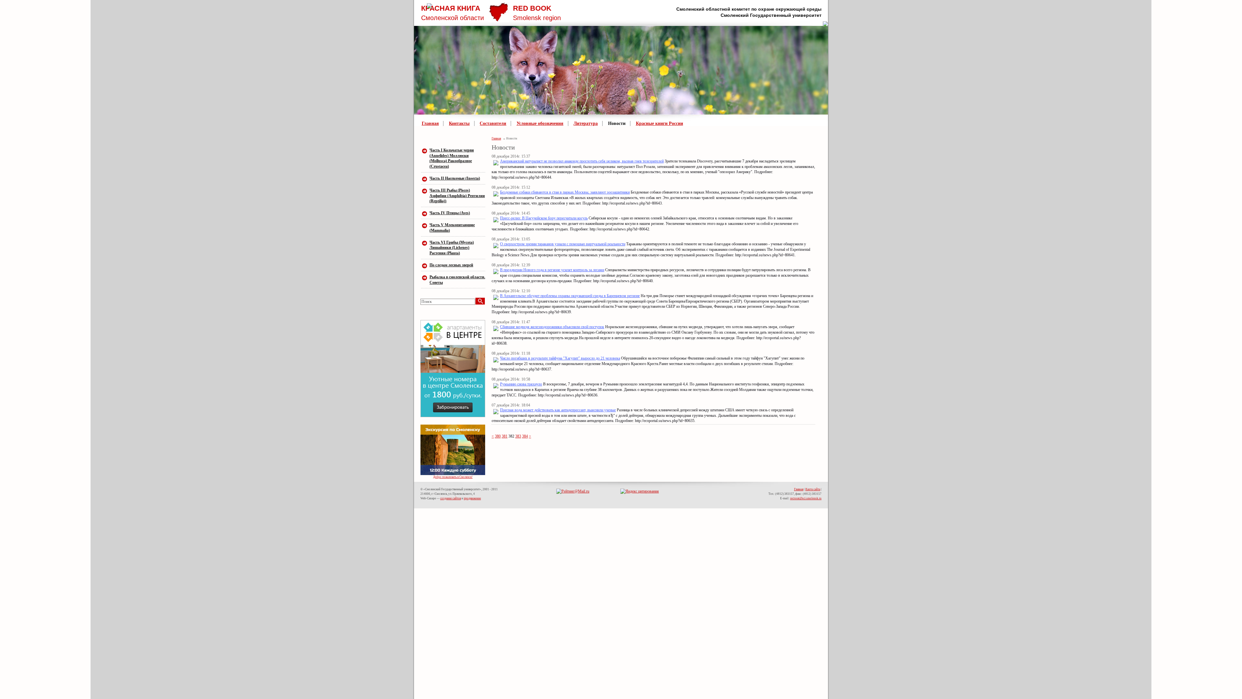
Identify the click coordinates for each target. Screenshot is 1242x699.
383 (518, 436)
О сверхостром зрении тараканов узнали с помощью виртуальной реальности (562, 244)
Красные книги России (659, 123)
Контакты (459, 123)
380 (498, 436)
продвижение (472, 498)
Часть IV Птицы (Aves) (450, 213)
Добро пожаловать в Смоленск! (453, 477)
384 (525, 436)
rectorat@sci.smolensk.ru (806, 498)
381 (504, 436)
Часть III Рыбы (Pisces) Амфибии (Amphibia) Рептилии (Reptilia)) (457, 196)
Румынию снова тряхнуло (521, 384)
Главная (430, 123)
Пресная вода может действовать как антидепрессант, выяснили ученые (558, 410)
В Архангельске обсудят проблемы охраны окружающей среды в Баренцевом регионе (570, 296)
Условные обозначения (540, 123)
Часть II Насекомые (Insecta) (455, 178)
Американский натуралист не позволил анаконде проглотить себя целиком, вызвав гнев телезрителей (582, 161)
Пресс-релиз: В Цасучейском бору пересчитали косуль (544, 218)
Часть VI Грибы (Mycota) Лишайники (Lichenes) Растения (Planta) (452, 248)
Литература (585, 123)
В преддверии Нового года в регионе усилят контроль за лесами (552, 270)
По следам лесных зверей (451, 265)
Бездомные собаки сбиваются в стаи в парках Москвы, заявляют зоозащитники (565, 192)
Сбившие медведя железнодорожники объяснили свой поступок (552, 327)
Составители (493, 123)
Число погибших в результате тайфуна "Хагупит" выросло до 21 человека (560, 358)
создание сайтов (450, 498)
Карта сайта (812, 489)
